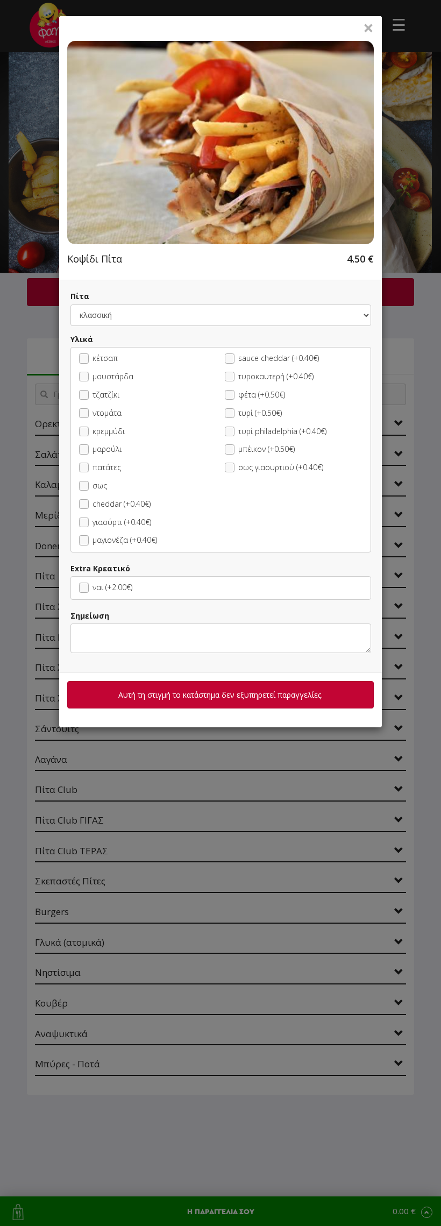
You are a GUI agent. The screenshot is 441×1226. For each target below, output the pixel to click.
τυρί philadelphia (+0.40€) (282, 431)
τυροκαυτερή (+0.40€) (276, 376)
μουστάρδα (113, 376)
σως (100, 485)
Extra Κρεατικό (100, 568)
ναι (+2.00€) (112, 587)
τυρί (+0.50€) (260, 413)
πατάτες (107, 467)
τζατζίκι (106, 394)
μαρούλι (107, 449)
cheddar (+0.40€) (122, 504)
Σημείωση (89, 616)
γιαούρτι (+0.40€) (122, 522)
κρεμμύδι (109, 431)
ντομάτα (107, 413)
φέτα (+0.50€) (261, 394)
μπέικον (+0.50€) (266, 449)
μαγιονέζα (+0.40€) (125, 540)
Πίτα (79, 296)
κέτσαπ (105, 358)
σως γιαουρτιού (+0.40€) (280, 467)
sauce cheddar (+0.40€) (278, 358)
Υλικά (81, 339)
